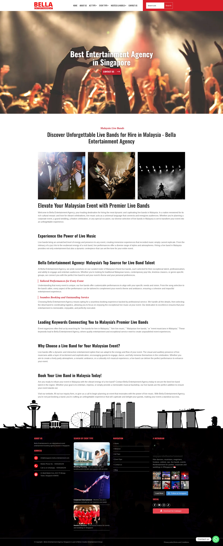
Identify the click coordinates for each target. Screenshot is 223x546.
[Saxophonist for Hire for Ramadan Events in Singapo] (185, 485)
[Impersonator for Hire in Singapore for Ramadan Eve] (166, 485)
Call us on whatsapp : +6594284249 (53, 468)
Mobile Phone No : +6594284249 (52, 464)
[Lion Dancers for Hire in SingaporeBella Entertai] (176, 476)
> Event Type (117, 459)
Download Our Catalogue (172, 511)
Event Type (103, 5)
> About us (117, 449)
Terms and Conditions (181, 542)
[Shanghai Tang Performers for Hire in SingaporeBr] (185, 476)
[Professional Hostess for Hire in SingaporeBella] (166, 476)
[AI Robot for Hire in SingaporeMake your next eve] (157, 476)
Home (75, 5)
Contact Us (108, 71)
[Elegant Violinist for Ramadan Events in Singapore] (176, 485)
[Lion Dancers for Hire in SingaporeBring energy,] (157, 485)
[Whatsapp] (215, 539)
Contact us (133, 5)
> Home (116, 443)
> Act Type (116, 454)
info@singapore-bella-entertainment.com (55, 458)
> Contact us (117, 465)
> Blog (115, 470)
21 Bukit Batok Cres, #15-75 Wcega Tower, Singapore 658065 (53, 474)
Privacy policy (169, 542)
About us (83, 5)
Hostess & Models (118, 5)
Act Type (92, 5)
